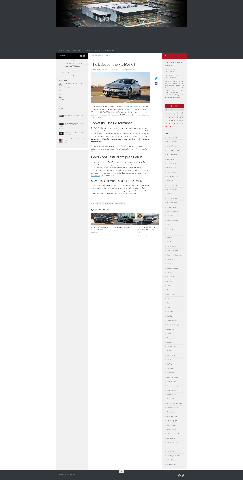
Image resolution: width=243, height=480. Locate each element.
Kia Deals (169, 272)
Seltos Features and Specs (174, 434)
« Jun (166, 126)
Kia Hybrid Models (172, 294)
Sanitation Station (172, 429)
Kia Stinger (170, 342)
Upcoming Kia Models (173, 455)
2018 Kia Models (172, 141)
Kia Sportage (170, 338)
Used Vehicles (88, 50)
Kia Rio (169, 307)
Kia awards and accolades (174, 255)
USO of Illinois (171, 460)
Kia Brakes (170, 259)
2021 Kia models (172, 163)
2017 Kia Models (172, 137)
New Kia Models (171, 381)
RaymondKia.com (174, 92)
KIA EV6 (107, 56)
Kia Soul (169, 333)
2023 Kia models (109, 203)
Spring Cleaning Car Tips (174, 442)
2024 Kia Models (172, 189)
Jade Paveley (95, 176)
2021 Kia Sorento (172, 172)
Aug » (171, 126)
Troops (169, 447)
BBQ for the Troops (172, 211)
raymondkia (97, 69)
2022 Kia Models (172, 181)
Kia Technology (171, 346)
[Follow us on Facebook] (81, 56)
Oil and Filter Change (173, 386)
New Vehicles (77, 50)
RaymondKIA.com (64, 50)
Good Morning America (173, 242)
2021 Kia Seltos (171, 168)
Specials (97, 50)
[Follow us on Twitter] (84, 56)
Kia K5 (168, 298)
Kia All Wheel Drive (172, 251)
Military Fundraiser (172, 377)
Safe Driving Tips (172, 421)
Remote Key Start (172, 416)
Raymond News (171, 412)
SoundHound (171, 438)
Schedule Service (108, 50)
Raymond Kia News (172, 408)
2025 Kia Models (172, 198)
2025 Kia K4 (170, 194)
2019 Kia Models (172, 146)
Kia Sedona (170, 312)
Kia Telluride (170, 351)
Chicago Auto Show (172, 220)
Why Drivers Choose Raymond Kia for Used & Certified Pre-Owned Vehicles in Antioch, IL (71, 124)
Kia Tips (169, 360)
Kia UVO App (170, 368)
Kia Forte (169, 290)
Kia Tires (169, 364)
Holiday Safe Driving (173, 246)
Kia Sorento (170, 329)
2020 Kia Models (172, 155)
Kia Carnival (170, 264)
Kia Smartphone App (173, 325)
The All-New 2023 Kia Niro (123, 227)
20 (172, 121)
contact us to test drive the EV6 (124, 194)
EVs (168, 233)
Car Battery (170, 216)
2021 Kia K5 (170, 159)
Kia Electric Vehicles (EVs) (174, 277)
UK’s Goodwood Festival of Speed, (133, 107)
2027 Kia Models (172, 203)
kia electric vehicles (120, 203)
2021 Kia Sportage (172, 176)
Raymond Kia (101, 118)
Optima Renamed (172, 390)
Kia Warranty (170, 373)
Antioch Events (171, 207)
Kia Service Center (172, 320)
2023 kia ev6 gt (99, 203)
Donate (169, 224)
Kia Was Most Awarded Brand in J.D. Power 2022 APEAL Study (147, 229)
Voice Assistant (171, 464)
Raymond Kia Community (174, 403)
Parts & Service (171, 394)
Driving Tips (170, 229)
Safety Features (171, 425)
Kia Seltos (170, 316)
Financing (169, 237)
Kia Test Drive (171, 355)
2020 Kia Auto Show (173, 150)
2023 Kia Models (97, 56)
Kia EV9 (169, 285)
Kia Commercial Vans (173, 268)
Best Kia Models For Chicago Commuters (74, 132)
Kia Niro (169, 303)
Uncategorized (171, 451)
